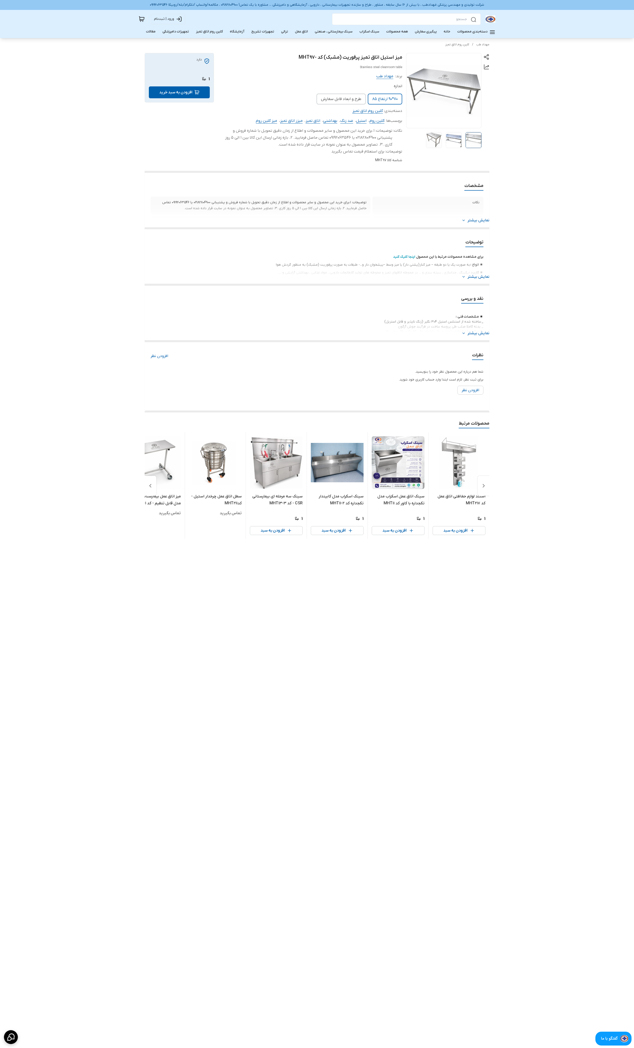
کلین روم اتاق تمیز (457, 45)
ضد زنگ (346, 120)
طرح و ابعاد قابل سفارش (341, 99)
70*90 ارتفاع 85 (385, 99)
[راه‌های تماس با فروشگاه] (11, 1037)
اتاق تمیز (313, 120)
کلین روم (377, 120)
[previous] (484, 486)
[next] (150, 486)
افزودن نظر (159, 356)
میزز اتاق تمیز (291, 120)
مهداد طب (482, 45)
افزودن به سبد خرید (175, 92)
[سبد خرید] (142, 19)
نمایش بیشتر (478, 220)
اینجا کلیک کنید (404, 257)
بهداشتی (330, 120)
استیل (361, 120)
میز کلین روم (266, 120)
